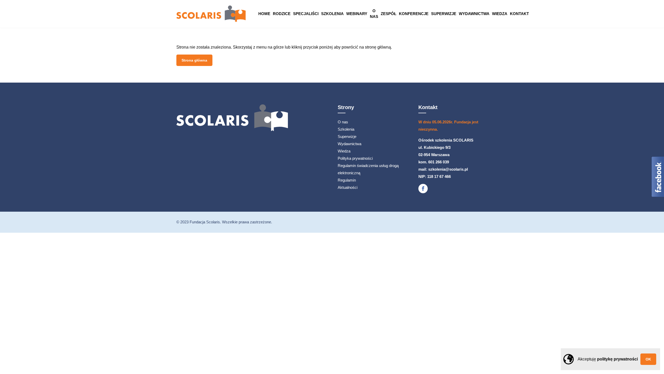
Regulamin (347, 180)
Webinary (356, 13)
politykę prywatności (617, 359)
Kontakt (519, 13)
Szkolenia (332, 13)
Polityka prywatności (355, 158)
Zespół (388, 13)
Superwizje (443, 13)
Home (264, 13)
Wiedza (499, 13)
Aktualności (347, 187)
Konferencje (413, 13)
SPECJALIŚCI (306, 13)
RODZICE (281, 13)
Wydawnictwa (474, 13)
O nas (374, 14)
